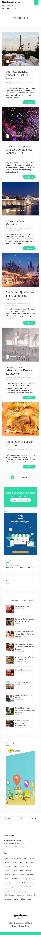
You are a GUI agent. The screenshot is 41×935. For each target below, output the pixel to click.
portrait (7, 891)
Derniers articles (28, 600)
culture (15, 870)
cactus (22, 866)
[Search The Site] (3, 822)
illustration (14, 879)
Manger (26, 82)
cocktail (7, 870)
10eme (32, 858)
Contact (14, 926)
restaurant (16, 891)
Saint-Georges (9, 895)
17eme (21, 862)
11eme (7, 862)
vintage (30, 899)
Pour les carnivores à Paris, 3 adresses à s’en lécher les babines (24, 646)
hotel (6, 879)
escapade (7, 875)
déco (21, 870)
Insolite (7, 159)
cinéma (29, 866)
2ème (6, 858)
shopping (8, 899)
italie (22, 879)
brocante (7, 866)
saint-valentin (31, 895)
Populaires (14, 600)
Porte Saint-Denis (27, 887)
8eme (19, 858)
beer (31, 862)
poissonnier (15, 887)
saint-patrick (20, 895)
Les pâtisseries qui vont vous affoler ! (19, 443)
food (14, 875)
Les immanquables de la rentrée (16, 847)
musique (16, 883)
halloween (29, 875)
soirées (16, 899)
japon (28, 879)
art (26, 862)
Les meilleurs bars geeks (23, 606)
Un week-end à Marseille (14, 222)
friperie (21, 875)
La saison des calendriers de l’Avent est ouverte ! (18, 370)
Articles (19, 157)
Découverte (19, 82)
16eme (14, 862)
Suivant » (25, 477)
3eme (13, 858)
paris (32, 883)
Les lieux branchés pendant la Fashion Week (17, 75)
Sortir (31, 82)
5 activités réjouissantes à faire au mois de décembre (19, 296)
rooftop (23, 891)
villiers (23, 899)
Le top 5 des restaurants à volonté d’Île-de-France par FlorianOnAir (24, 634)
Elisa (23, 61)
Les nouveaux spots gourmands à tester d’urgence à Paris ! (22, 723)
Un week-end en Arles (23, 683)
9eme (25, 858)
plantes (7, 887)
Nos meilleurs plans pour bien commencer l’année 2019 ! (18, 149)
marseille (8, 883)
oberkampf (25, 883)
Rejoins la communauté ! (20, 500)
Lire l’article (29, 102)
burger (15, 866)
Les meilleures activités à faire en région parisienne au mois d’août (25, 710)
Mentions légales (23, 926)
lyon (34, 879)
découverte (29, 870)
